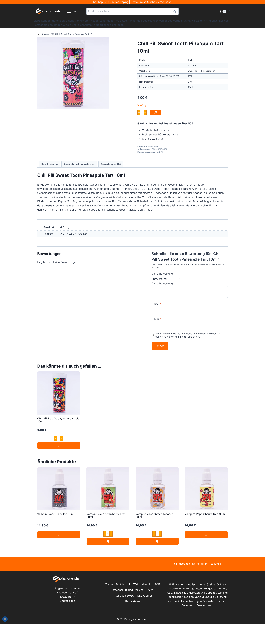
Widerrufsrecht (142, 584)
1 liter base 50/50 (123, 595)
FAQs (150, 589)
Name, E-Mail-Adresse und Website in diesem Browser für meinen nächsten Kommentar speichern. (187, 335)
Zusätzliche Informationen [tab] (79, 164)
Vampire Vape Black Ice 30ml (55, 514)
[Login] (229, 11)
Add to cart (155, 112)
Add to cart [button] (58, 445)
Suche (176, 11)
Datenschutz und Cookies (128, 589)
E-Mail (156, 319)
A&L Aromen (145, 595)
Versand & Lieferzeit (117, 584)
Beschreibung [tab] (49, 164)
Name (156, 304)
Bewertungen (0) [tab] (111, 164)
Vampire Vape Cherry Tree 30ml (205, 514)
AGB (157, 584)
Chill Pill (159, 152)
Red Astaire (132, 601)
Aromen (46, 34)
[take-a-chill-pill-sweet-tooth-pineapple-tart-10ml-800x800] (73, 73)
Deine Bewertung (163, 273)
